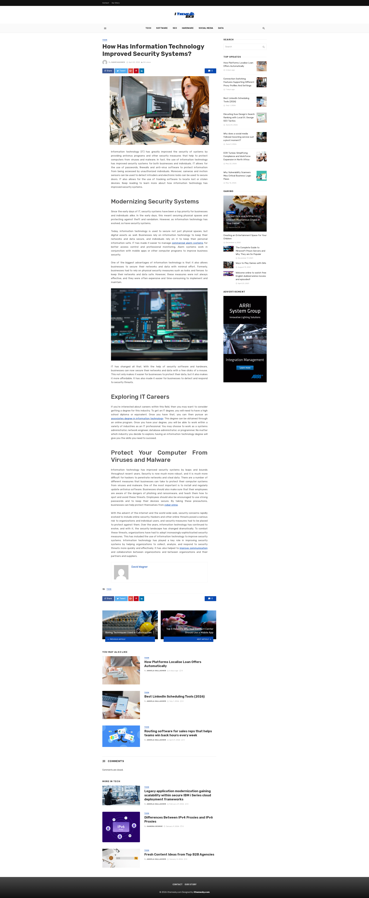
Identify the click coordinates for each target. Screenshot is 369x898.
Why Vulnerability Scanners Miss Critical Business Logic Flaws (237, 175)
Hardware (188, 28)
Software (162, 28)
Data (221, 28)
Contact (105, 3)
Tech (148, 28)
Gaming (230, 212)
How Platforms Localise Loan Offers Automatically (172, 664)
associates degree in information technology (137, 418)
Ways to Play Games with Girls (251, 263)
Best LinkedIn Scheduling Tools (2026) (174, 696)
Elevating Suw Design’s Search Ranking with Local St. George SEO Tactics (239, 117)
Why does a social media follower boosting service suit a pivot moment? (238, 137)
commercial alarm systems (187, 242)
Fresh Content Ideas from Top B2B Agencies (179, 854)
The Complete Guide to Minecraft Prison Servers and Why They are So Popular (250, 250)
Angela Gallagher (156, 671)
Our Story (116, 3)
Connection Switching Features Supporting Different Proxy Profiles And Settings (238, 82)
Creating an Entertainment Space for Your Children (245, 237)
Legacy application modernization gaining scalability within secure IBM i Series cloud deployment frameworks (177, 795)
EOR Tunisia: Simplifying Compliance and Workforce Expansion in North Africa (237, 156)
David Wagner (118, 62)
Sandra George (155, 826)
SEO (175, 28)
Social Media (206, 28)
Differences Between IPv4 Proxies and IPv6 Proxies (178, 819)
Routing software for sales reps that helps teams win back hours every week (178, 733)
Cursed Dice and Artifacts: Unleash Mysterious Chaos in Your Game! (243, 220)
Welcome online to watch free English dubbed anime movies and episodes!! (251, 276)
